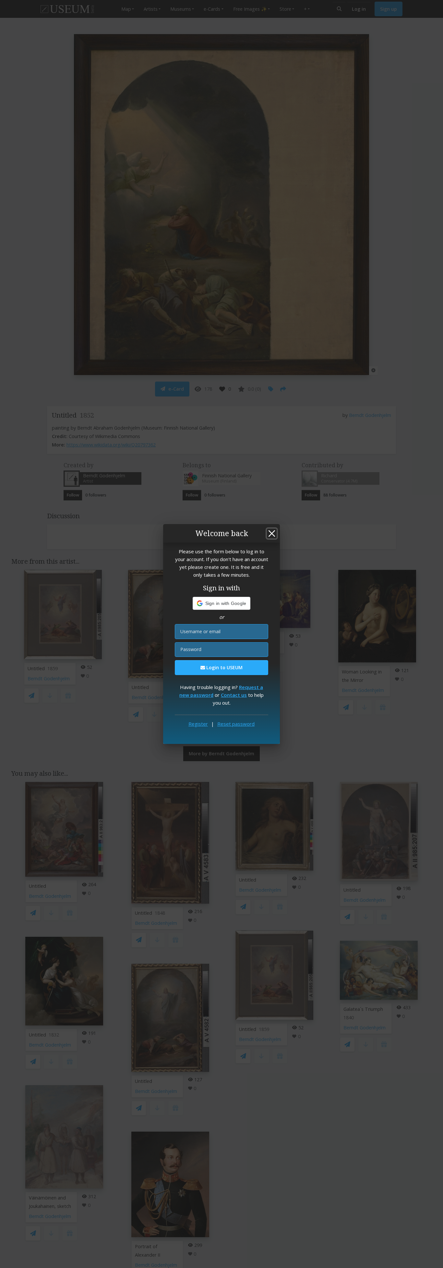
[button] (222, 603)
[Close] (272, 533)
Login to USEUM (224, 667)
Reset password (236, 724)
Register (198, 724)
